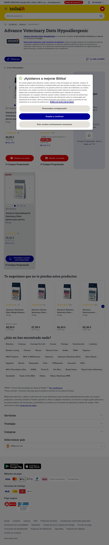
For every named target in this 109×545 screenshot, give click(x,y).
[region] (54, 102)
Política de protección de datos (62, 102)
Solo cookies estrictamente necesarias (54, 124)
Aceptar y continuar (55, 116)
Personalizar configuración (54, 108)
